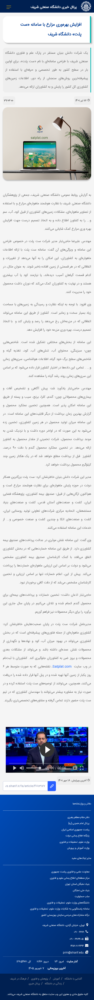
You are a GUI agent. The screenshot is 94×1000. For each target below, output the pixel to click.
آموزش (56, 979)
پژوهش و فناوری (39, 979)
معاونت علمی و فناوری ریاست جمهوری (70, 872)
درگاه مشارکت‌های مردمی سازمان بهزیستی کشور (65, 915)
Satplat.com (62, 666)
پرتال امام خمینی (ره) (78, 823)
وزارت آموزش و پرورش (78, 848)
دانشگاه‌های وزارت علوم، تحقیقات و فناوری (68, 903)
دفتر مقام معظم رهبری (78, 817)
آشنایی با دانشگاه (73, 979)
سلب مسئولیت (82, 896)
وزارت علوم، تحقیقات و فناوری (74, 842)
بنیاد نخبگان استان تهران (77, 884)
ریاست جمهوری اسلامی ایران (75, 830)
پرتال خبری (34, 984)
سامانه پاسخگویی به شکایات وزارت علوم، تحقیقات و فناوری (59, 909)
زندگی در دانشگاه (53, 984)
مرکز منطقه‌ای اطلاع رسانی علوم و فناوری (69, 878)
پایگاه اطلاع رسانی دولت (77, 836)
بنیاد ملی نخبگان (81, 890)
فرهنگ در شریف (18, 979)
